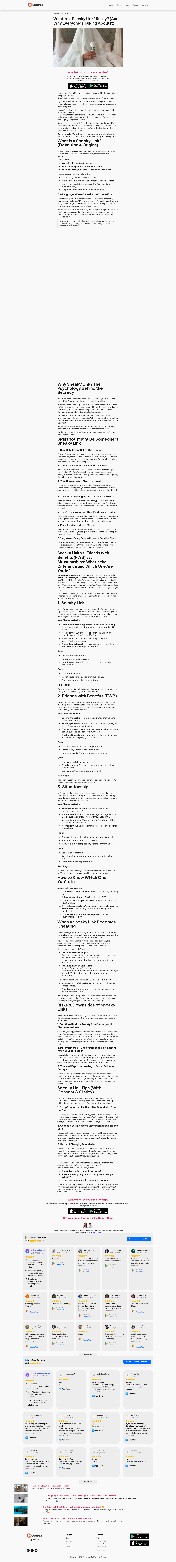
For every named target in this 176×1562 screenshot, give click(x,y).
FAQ (97, 1538)
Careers (69, 1541)
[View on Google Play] (54, 1251)
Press (127, 5)
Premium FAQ (101, 1541)
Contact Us (100, 1544)
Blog (119, 5)
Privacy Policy (101, 1547)
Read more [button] (82, 1265)
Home (110, 5)
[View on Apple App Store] (61, 1375)
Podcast (69, 1547)
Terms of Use (101, 1550)
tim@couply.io (96, 1232)
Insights (145, 5)
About (135, 5)
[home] (35, 5)
